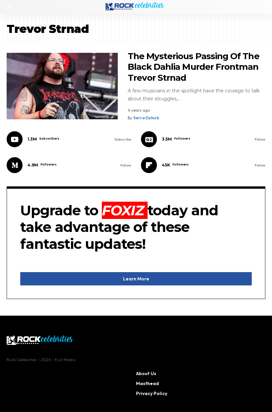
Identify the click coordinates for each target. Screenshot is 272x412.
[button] (12, 7)
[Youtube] (69, 139)
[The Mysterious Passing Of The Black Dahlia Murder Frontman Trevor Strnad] (62, 86)
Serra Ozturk (146, 117)
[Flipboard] (203, 165)
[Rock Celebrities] (136, 7)
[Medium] (69, 165)
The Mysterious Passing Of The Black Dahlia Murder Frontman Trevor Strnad (193, 67)
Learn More (136, 279)
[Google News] (203, 139)
